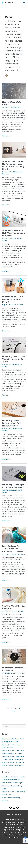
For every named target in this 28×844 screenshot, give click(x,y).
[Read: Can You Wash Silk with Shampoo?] (14, 594)
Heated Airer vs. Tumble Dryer (12, 783)
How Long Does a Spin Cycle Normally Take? (13, 486)
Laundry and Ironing (18, 554)
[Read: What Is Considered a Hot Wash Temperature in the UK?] (14, 219)
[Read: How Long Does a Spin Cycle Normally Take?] (14, 473)
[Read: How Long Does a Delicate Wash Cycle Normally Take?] (14, 409)
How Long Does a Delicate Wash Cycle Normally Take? (12, 423)
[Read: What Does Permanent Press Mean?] (14, 656)
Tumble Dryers (18, 305)
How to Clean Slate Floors (11, 103)
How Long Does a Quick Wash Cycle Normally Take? (13, 359)
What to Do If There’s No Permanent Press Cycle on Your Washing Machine (13, 165)
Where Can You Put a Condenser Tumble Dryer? (12, 299)
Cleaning (17, 107)
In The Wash (9, 2)
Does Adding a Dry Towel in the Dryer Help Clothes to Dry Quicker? (14, 549)
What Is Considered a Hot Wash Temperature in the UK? (13, 233)
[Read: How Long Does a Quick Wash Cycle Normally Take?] (14, 345)
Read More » (6, 136)
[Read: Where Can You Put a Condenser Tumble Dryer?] (14, 285)
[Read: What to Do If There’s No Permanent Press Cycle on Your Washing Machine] (14, 150)
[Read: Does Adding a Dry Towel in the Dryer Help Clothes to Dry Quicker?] (14, 535)
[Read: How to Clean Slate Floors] (14, 90)
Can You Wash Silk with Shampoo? (13, 607)
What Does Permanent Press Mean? (13, 669)
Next (14, 711)
